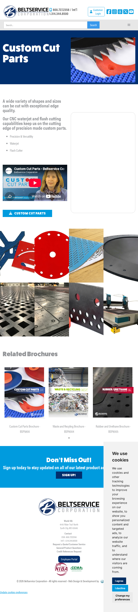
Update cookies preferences (13, 592)
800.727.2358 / (62, 9)
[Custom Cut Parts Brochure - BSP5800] (24, 392)
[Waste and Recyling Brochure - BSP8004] (69, 392)
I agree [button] (119, 580)
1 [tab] (69, 438)
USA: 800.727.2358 (69, 537)
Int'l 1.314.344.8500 (63, 11)
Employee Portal (69, 559)
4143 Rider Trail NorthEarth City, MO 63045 (69, 526)
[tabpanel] (25, 397)
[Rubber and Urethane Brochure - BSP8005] (113, 392)
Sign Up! (69, 475)
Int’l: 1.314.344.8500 (69, 540)
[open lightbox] (17, 256)
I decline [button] (120, 588)
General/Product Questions (69, 547)
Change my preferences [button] (122, 597)
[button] (129, 25)
